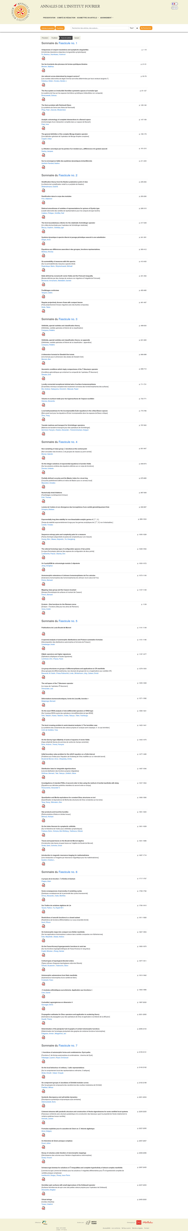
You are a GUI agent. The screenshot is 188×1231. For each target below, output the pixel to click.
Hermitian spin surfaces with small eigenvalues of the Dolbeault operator (68, 1185)
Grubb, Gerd (46, 845)
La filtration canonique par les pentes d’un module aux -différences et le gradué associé (74, 149)
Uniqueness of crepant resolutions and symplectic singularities (65, 50)
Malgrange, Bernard (48, 701)
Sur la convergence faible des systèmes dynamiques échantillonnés (67, 161)
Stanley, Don (60, 553)
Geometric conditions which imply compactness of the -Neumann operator (70, 369)
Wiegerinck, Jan (60, 1033)
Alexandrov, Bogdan (49, 1190)
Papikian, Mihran (47, 1087)
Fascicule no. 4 (68, 442)
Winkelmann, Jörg (81, 673)
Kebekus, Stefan (47, 81)
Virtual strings (47, 1199)
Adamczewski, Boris (49, 1102)
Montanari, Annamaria (49, 280)
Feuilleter (60, 28)
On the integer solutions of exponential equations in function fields (66, 464)
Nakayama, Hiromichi (58, 389)
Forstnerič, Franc (47, 980)
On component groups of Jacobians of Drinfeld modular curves (65, 1082)
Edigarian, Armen (48, 1033)
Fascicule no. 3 (68, 319)
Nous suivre (127, 1228)
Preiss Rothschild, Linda (64, 673)
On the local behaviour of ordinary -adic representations (63, 1067)
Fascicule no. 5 (68, 621)
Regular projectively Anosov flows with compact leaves (62, 302)
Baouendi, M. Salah (48, 673)
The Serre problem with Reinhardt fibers (56, 105)
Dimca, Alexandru (48, 896)
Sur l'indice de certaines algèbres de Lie (56, 905)
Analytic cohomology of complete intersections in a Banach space (66, 119)
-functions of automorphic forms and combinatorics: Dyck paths (66, 1052)
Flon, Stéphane (47, 198)
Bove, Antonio (46, 744)
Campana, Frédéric (48, 330)
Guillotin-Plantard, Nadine (51, 163)
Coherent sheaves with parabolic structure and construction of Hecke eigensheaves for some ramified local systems (85, 1111)
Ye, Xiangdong (70, 539)
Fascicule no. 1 (68, 43)
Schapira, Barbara (48, 509)
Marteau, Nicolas (47, 252)
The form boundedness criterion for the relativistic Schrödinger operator (68, 223)
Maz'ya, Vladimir (47, 227)
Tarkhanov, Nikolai (76, 831)
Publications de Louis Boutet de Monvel (56, 627)
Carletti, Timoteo (47, 525)
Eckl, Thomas (46, 497)
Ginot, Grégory (47, 1131)
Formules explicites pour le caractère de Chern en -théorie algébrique (68, 1128)
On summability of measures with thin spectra (58, 261)
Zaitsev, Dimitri (93, 673)
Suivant (77, 38)
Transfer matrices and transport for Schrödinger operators (63, 425)
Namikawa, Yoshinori (58, 54)
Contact (146, 1228)
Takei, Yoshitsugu (82, 715)
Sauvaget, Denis (47, 1004)
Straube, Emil (46, 374)
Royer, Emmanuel (62, 1057)
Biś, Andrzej (46, 389)
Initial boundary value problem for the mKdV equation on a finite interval (68, 754)
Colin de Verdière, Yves (50, 730)
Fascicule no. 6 (68, 872)
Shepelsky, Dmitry (65, 759)
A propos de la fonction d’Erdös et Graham (58, 879)
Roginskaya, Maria (48, 266)
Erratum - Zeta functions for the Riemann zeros (59, 604)
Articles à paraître (48, 28)
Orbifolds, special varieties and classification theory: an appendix (66, 340)
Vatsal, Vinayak (58, 1073)
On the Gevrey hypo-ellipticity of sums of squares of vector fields (65, 740)
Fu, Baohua (46, 54)
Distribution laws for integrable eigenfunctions (59, 768)
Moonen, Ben (46, 359)
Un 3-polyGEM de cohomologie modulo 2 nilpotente (61, 563)
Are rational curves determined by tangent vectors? (61, 76)
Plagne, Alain (46, 881)
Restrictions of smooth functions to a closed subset (61, 917)
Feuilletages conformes (50, 290)
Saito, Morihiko (60, 896)
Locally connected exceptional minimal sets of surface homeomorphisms (69, 384)
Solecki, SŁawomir (48, 965)
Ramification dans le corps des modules (56, 196)
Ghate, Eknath (46, 1073)
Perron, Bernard (47, 580)
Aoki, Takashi (46, 715)
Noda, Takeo (46, 307)
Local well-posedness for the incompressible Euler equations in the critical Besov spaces (75, 411)
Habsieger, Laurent (48, 1057)
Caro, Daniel (46, 992)
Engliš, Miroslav (47, 951)
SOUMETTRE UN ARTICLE (87, 18)
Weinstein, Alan (56, 802)
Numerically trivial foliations (52, 492)
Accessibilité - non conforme (111, 1228)
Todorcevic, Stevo (62, 965)
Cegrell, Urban (47, 139)
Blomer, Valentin (47, 454)
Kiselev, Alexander (62, 430)
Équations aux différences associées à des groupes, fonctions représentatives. (71, 249)
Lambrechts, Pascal (48, 553)
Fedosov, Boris (47, 831)
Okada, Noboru (59, 936)
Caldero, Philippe (48, 213)
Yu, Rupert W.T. (58, 908)
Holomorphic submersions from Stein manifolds (59, 975)
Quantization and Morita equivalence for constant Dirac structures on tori (68, 797)
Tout (131, 28)
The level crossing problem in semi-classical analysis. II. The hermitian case (69, 725)
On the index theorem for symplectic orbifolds (58, 826)
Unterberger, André (48, 644)
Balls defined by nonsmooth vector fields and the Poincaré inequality (67, 276)
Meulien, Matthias (48, 66)
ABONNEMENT (106, 18)
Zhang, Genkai (59, 951)
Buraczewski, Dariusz (49, 95)
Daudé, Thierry (47, 1019)
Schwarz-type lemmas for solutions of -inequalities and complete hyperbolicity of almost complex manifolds (82, 1167)
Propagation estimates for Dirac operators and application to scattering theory (70, 1014)
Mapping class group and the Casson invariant (59, 590)
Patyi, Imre (45, 124)
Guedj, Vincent (47, 1157)
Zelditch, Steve (71, 773)
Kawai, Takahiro (57, 715)
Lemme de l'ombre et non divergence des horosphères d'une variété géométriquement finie (75, 507)
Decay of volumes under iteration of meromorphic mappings (64, 1153)
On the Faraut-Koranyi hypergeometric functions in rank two (64, 946)
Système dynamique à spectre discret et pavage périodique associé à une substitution (73, 237)
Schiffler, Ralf (59, 213)
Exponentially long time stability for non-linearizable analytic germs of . (70, 519)
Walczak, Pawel (72, 389)
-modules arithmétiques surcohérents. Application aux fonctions (67, 990)
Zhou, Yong (46, 415)
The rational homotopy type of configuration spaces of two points (66, 549)
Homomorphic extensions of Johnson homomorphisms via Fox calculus (68, 575)
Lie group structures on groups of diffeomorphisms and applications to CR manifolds (73, 668)
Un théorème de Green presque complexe (57, 1141)
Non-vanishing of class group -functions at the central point (64, 449)
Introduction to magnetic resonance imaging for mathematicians (65, 855)
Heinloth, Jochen (47, 1118)
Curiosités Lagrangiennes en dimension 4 (57, 1002)
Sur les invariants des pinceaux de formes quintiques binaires (64, 64)
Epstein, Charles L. (48, 860)
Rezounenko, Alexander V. (51, 788)
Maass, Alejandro (57, 539)
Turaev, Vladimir (47, 1204)
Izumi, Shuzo (46, 922)
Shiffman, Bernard (48, 773)
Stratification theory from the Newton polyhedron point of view (65, 182)
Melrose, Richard (47, 816)
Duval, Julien (46, 1143)
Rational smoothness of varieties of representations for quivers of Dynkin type (70, 208)
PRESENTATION (49, 18)
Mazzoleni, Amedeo (48, 483)
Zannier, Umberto (48, 468)
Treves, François (58, 744)
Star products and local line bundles (55, 812)
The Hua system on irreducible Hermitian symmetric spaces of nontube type (70, 91)
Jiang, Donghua (47, 566)
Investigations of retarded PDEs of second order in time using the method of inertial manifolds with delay (80, 783)
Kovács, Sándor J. (60, 81)
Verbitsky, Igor (59, 227)
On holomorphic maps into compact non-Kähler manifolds (63, 932)
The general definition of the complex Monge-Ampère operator (65, 134)
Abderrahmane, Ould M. (50, 186)
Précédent (45, 38)
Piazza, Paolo (58, 659)
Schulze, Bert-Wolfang (61, 831)
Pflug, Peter (46, 110)
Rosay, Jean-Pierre (63, 1175)
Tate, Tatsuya (59, 773)
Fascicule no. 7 (68, 1045)
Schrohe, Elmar (56, 845)
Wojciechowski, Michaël (64, 266)
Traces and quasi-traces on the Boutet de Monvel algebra (63, 841)
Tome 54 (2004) (66, 38)
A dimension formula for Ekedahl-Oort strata (58, 354)
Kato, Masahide (47, 936)
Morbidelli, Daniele (64, 280)
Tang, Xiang (46, 802)
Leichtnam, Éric (47, 659)
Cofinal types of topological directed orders (58, 961)
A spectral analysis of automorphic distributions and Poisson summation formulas (72, 639)
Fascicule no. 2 (68, 175)
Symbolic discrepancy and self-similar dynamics (59, 1097)
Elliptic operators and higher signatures (56, 654)
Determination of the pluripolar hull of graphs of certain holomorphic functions (70, 1029)
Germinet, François (48, 430)
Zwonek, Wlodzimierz (58, 110)
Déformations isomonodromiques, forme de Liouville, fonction (65, 698)
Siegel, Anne (46, 239)
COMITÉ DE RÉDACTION (66, 18)
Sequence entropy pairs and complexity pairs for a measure (64, 534)
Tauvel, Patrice (47, 908)
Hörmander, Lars (47, 688)
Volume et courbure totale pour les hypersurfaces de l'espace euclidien (68, 398)
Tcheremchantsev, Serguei (79, 430)
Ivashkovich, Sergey (49, 1175)
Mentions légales (137, 1228)
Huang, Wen (46, 539)
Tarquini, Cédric (47, 292)
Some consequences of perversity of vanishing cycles (62, 891)
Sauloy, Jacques (47, 151)
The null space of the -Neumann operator (57, 683)
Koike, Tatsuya (69, 715)
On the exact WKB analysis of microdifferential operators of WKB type (67, 711)
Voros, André (46, 609)
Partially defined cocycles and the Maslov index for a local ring (65, 478)
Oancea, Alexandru (48, 401)
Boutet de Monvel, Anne (50, 759)
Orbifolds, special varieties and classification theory (61, 325)
